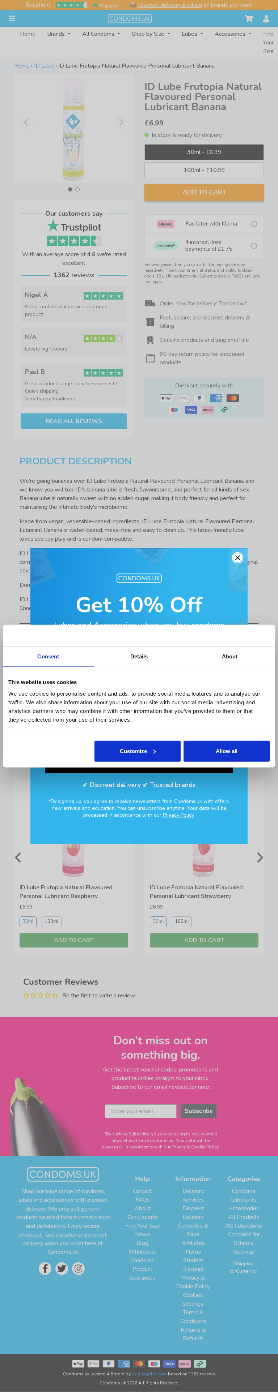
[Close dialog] (238, 558)
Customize (133, 751)
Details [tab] (139, 656)
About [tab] (230, 656)
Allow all (226, 751)
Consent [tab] (48, 656)
